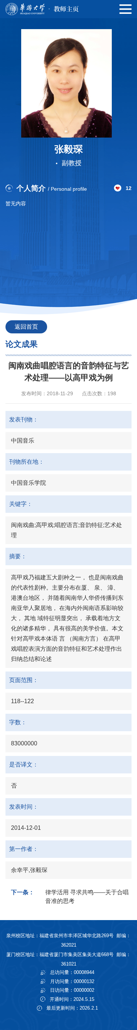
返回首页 (26, 327)
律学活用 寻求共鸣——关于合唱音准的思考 (87, 896)
